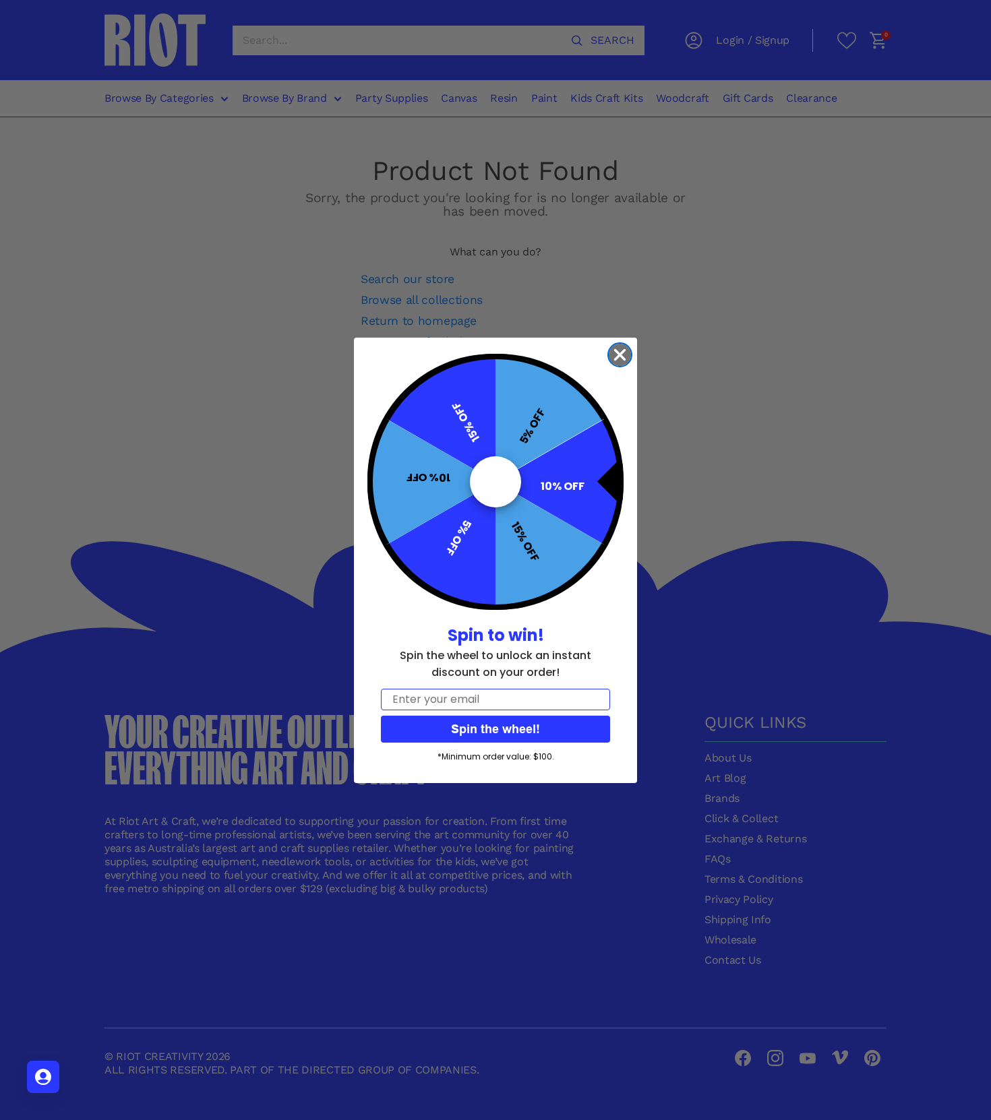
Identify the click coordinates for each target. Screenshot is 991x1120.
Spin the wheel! (495, 729)
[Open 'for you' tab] (43, 1077)
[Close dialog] (620, 355)
